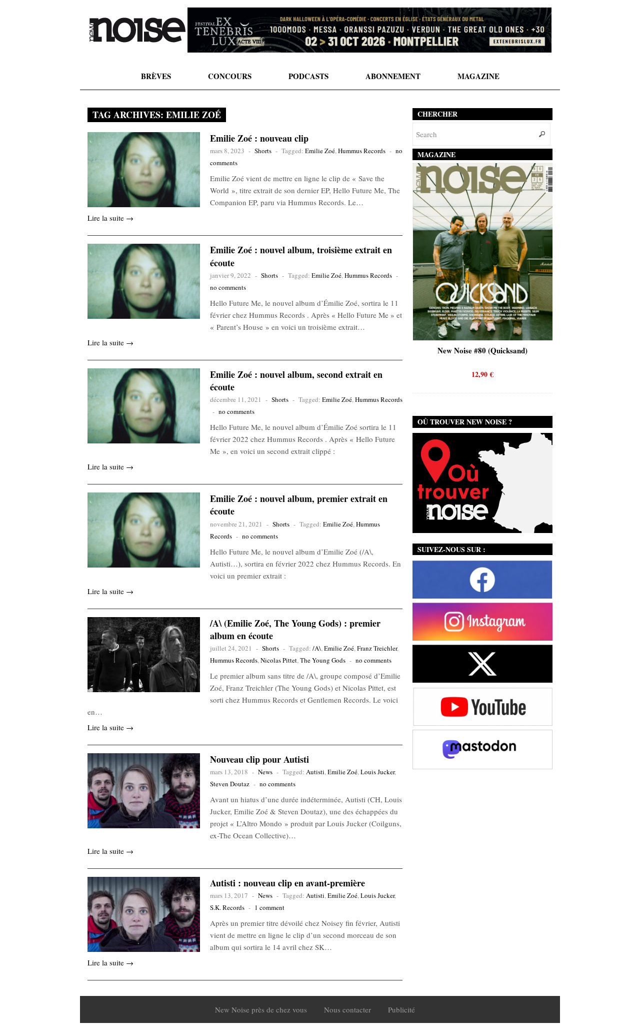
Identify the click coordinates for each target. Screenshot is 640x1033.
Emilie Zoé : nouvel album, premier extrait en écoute (299, 505)
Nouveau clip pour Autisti (259, 759)
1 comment (269, 907)
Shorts (263, 150)
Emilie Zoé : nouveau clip (259, 138)
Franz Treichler (377, 648)
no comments (228, 287)
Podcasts (308, 76)
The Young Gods (323, 660)
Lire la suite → (111, 218)
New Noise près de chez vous (261, 1009)
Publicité (401, 1009)
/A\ (316, 648)
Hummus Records (362, 150)
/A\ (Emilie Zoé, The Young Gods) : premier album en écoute (295, 629)
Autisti (315, 771)
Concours (230, 76)
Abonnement (393, 76)
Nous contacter (347, 1009)
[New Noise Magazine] (138, 30)
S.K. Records (227, 907)
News (265, 771)
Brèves (156, 76)
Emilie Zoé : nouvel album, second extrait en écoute (296, 380)
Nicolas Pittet (278, 660)
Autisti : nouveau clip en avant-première (287, 882)
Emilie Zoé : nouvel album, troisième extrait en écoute (301, 256)
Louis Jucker (377, 771)
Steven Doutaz (230, 783)
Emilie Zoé (320, 150)
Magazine (479, 76)
